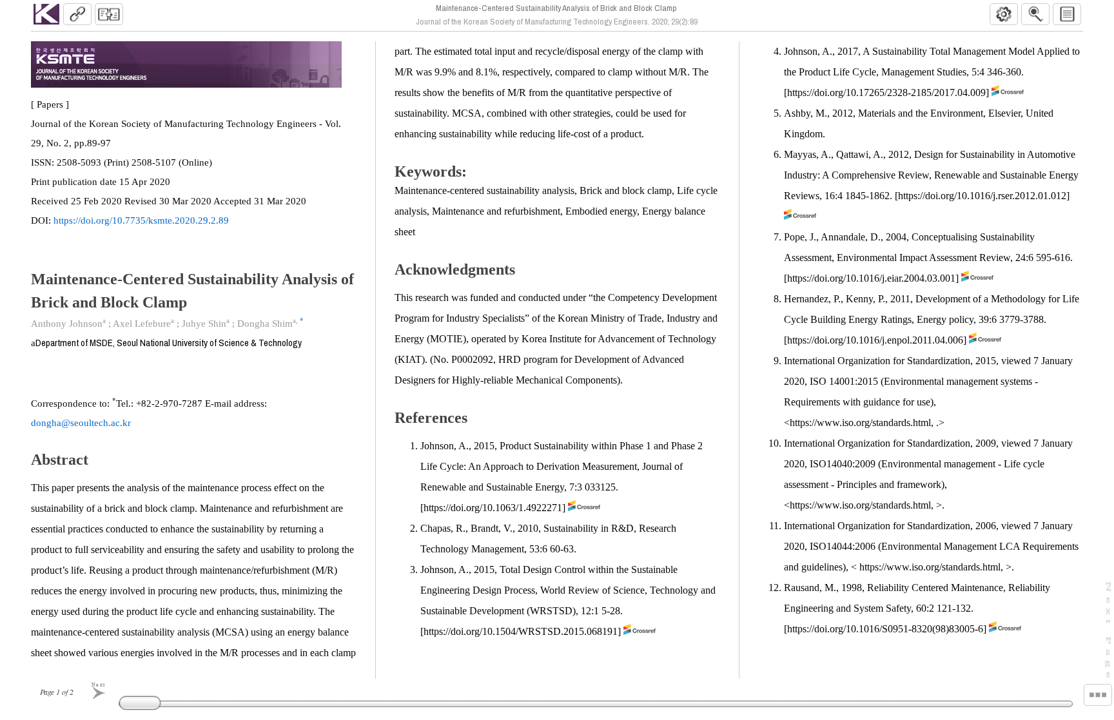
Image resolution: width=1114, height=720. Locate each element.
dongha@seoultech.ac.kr (81, 423)
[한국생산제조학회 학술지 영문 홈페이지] (46, 14)
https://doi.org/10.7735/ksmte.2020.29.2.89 (141, 220)
